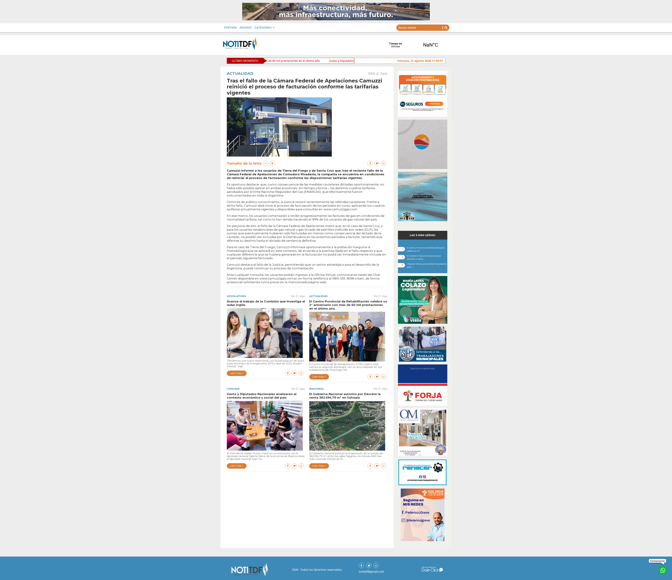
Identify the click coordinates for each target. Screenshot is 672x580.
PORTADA (230, 27)
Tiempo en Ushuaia (413, 45)
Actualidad (240, 73)
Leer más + (237, 373)
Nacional (316, 388)
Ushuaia (233, 388)
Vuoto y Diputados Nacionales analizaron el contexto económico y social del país (332, 61)
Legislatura (236, 296)
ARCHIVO (246, 27)
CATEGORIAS (263, 27)
